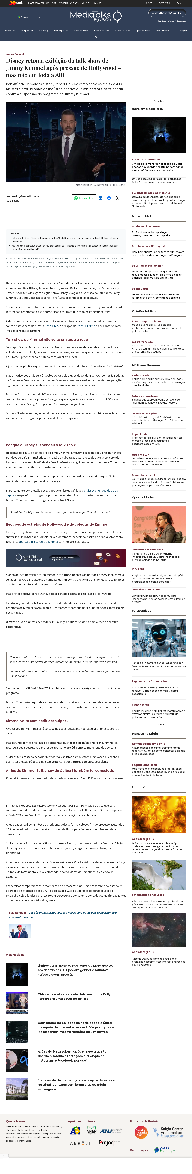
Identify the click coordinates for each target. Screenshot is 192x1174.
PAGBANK (63, 3)
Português (25, 17)
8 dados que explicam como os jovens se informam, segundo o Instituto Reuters (156, 401)
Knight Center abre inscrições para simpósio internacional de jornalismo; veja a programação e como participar (158, 578)
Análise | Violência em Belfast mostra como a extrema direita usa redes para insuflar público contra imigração (158, 714)
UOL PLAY (85, 3)
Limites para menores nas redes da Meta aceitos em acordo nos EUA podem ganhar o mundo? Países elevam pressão (76, 970)
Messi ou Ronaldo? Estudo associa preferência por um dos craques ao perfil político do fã (156, 328)
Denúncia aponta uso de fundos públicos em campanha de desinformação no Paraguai (158, 253)
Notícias (7, 30)
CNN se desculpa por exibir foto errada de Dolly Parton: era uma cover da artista (156, 180)
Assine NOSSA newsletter (167, 12)
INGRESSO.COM (36, 3)
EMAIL (180, 3)
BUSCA (149, 3)
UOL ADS (97, 3)
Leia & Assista (162, 30)
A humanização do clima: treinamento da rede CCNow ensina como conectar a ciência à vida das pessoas (158, 751)
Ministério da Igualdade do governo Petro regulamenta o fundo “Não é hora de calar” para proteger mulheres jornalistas (157, 275)
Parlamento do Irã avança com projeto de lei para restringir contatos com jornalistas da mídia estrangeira (76, 1084)
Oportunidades (81, 30)
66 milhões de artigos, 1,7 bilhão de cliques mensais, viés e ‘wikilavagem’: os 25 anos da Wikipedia (157, 420)
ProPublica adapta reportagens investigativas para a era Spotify (151, 233)
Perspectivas (27, 30)
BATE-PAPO (164, 3)
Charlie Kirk (52, 326)
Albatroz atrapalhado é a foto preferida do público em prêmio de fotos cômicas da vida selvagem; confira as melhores (158, 904)
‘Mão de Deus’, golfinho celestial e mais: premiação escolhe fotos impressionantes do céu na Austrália (158, 962)
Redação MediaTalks (26, 196)
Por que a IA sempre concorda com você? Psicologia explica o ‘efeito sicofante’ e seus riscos (159, 666)
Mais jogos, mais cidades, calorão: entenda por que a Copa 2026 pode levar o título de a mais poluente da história (158, 772)
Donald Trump (86, 326)
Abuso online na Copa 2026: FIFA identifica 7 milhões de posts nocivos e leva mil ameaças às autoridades (158, 382)
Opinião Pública (143, 30)
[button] (96, 37)
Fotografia (184, 30)
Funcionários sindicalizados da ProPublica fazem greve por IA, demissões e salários (156, 296)
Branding (43, 30)
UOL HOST (51, 3)
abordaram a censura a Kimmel (38, 541)
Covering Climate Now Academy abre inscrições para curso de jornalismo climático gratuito (158, 599)
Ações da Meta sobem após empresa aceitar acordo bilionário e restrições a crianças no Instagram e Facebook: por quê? (73, 1056)
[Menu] (11, 17)
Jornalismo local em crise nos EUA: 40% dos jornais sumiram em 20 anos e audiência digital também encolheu (157, 461)
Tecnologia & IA (61, 30)
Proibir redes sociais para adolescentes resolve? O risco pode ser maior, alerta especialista (155, 691)
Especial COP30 (122, 30)
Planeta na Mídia (101, 30)
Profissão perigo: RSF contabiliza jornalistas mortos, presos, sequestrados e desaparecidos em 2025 (157, 441)
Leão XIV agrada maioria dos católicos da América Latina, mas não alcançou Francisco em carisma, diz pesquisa (158, 349)
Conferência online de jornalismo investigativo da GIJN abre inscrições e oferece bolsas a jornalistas (156, 557)
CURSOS (74, 3)
